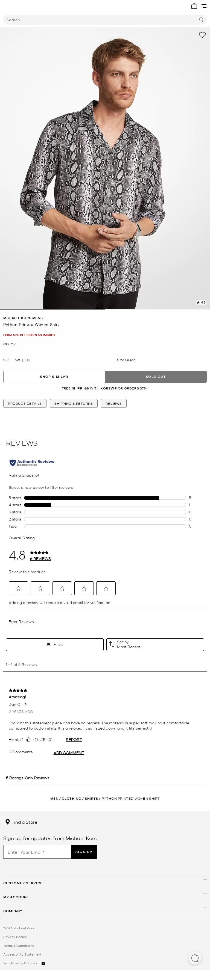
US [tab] (27, 360)
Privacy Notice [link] (15, 937)
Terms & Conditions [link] (18, 945)
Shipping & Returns (73, 403)
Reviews (114, 403)
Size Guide (126, 360)
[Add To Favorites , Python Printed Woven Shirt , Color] (202, 35)
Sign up (83, 851)
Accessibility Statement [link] (22, 954)
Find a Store (23, 822)
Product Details (25, 403)
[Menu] (204, 6)
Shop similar (54, 376)
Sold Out (156, 376)
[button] (195, 958)
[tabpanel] (105, 168)
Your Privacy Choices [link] (20, 963)
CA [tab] (17, 360)
